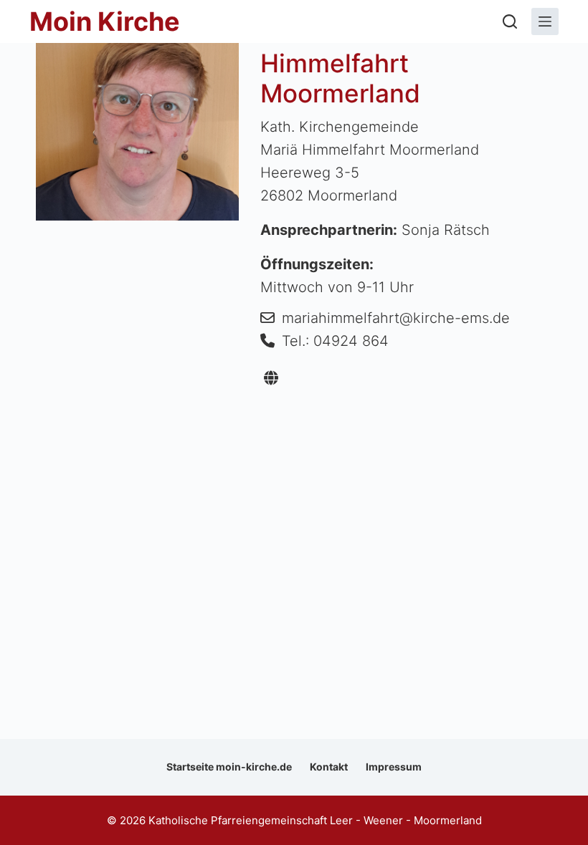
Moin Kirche (104, 21)
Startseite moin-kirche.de (229, 766)
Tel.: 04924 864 (335, 340)
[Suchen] (510, 21)
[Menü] (545, 21)
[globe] (271, 378)
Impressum (394, 766)
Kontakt (329, 766)
